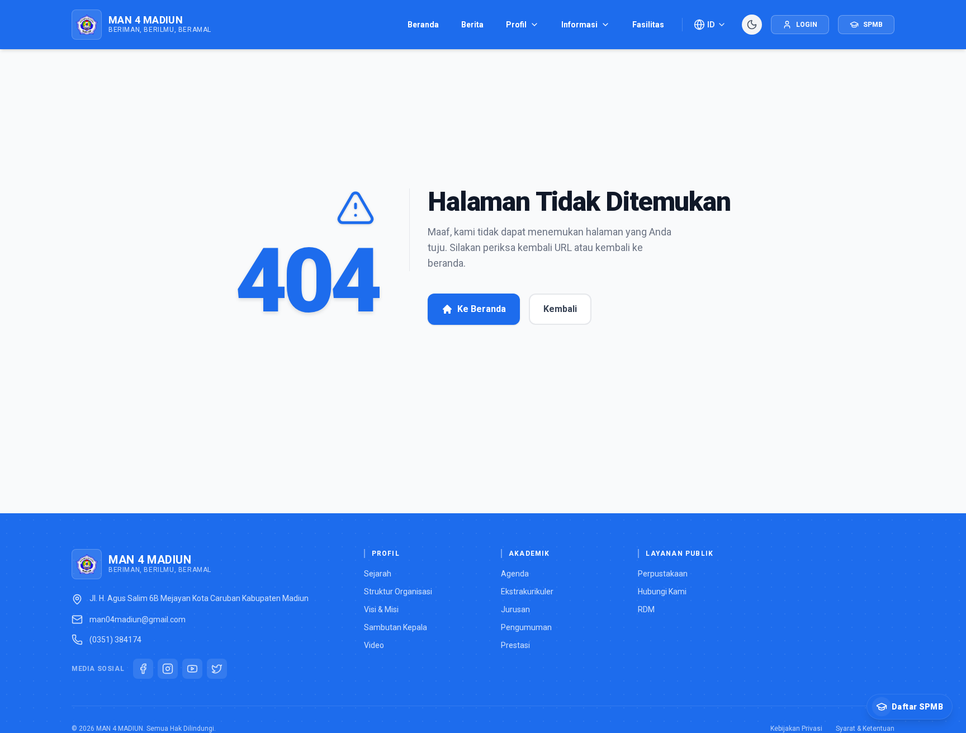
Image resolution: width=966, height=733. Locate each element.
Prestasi (515, 645)
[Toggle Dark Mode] (752, 25)
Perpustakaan (663, 573)
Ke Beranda (481, 309)
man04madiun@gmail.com (137, 619)
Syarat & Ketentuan (865, 728)
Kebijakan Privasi (796, 728)
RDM (646, 609)
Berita (472, 24)
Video (374, 645)
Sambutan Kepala (395, 627)
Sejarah (377, 573)
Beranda (423, 24)
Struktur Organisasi (398, 591)
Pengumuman (526, 627)
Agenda (515, 573)
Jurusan (515, 609)
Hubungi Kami (662, 591)
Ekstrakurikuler (527, 591)
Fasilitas (648, 24)
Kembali (560, 309)
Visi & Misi (381, 609)
